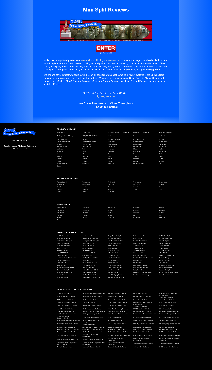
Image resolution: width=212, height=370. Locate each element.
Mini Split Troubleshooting (141, 275)
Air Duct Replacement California (143, 320)
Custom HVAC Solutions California (118, 332)
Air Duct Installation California (91, 320)
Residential (162, 146)
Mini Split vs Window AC (89, 272)
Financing (136, 210)
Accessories (60, 184)
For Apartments (61, 220)
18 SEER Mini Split (88, 250)
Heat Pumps (111, 142)
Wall (83, 149)
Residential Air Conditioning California (166, 296)
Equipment (60, 210)
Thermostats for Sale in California (143, 343)
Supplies (59, 187)
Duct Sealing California (115, 327)
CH (160, 163)
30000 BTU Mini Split (165, 243)
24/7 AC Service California (167, 300)
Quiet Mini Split (61, 265)
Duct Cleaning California (166, 305)
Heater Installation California (116, 311)
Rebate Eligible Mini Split (90, 270)
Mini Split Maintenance (140, 241)
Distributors (85, 208)
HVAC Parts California (114, 317)
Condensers (86, 184)
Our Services (63, 204)
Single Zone (162, 151)
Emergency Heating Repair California (93, 311)
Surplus (110, 215)
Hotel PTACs (86, 132)
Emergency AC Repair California (92, 296)
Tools (135, 189)
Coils (160, 189)
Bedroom (136, 159)
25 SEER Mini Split (164, 250)
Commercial (137, 146)
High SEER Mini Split (63, 253)
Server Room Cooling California (117, 329)
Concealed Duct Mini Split (166, 265)
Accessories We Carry (68, 178)
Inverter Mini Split (113, 262)
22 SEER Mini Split (139, 250)
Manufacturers (61, 208)
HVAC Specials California (166, 309)
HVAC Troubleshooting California (118, 309)
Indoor (110, 159)
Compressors (163, 182)
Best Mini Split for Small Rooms (142, 272)
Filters (160, 187)
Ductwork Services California (142, 327)
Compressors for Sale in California (169, 343)
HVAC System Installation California (118, 314)
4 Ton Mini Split (138, 248)
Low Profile (111, 146)
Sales (160, 215)
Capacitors (111, 184)
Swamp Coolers (138, 142)
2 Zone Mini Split (113, 253)
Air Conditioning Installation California (93, 293)
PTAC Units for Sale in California (67, 335)
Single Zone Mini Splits (115, 236)
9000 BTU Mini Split (63, 243)
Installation (111, 217)
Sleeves (59, 189)
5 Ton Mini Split (163, 248)
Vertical (161, 156)
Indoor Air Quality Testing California (169, 324)
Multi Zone (136, 151)
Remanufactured (62, 163)
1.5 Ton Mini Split (164, 245)
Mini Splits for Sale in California (142, 332)
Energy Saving (137, 144)
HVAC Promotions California (65, 311)
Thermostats (137, 182)
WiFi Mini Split (137, 262)
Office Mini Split (61, 262)
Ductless (59, 154)
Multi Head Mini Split (139, 255)
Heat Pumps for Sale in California (169, 332)
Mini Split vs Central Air (166, 238)
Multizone (162, 149)
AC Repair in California (64, 293)
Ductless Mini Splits (88, 236)
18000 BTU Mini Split (114, 243)
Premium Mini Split (164, 270)
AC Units (85, 139)
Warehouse (60, 212)
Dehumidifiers (163, 142)
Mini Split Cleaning (62, 277)
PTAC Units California (89, 302)
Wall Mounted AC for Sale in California (115, 339)
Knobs (84, 192)
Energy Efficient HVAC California (117, 302)
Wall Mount (60, 149)
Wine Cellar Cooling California (142, 329)
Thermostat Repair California (167, 320)
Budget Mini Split (138, 270)
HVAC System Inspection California (143, 324)
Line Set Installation (114, 258)
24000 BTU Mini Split (139, 243)
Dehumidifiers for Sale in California (169, 335)
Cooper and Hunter (139, 163)
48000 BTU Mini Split (88, 245)
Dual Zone (111, 151)
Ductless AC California (140, 293)
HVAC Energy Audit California (117, 324)
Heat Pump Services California (168, 293)
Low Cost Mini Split (113, 270)
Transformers (86, 182)
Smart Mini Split (163, 262)
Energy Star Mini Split (165, 267)
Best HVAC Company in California (67, 305)
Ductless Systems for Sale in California (90, 335)
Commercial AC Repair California (169, 314)
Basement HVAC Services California (68, 329)
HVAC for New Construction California (93, 332)
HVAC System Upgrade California (67, 314)
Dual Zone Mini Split (88, 253)
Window (59, 156)
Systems (59, 144)
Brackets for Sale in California (117, 347)
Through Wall (163, 144)
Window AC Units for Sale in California (141, 339)
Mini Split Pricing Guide (89, 275)
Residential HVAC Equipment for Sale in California (93, 343)
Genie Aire (111, 163)
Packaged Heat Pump (165, 132)
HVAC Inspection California (90, 300)
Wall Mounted (86, 146)
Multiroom (60, 151)
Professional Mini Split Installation (67, 258)
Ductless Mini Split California (142, 311)
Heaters (110, 136)
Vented (110, 161)
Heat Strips (111, 192)
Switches (110, 187)
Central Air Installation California (66, 302)
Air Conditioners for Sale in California (119, 335)
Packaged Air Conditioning (65, 136)
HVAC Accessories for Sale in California (116, 343)
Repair (59, 217)
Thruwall (136, 156)
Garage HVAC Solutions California (92, 329)
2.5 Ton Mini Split (87, 248)
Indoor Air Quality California (141, 300)
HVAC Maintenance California (66, 296)
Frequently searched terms (70, 232)
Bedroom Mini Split (164, 258)
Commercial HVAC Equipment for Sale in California (67, 343)
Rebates (85, 215)
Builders (110, 154)
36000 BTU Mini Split (63, 245)
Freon (59, 192)
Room (84, 151)
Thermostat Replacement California (67, 324)
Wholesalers (111, 208)
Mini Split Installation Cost (90, 258)
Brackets (85, 187)
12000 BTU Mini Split (88, 243)
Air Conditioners (163, 136)
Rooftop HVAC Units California (66, 332)
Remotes (110, 189)
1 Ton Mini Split (138, 245)
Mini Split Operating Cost (64, 272)
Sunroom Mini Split (164, 260)
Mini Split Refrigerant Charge (116, 277)
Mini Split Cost (137, 238)
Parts (134, 215)
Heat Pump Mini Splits (63, 142)
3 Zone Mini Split (138, 253)
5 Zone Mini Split (62, 255)
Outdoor (84, 159)
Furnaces (136, 136)
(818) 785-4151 (107, 96)
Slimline (110, 156)
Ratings (59, 215)
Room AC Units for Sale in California (93, 339)
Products (110, 212)
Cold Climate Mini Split (89, 265)
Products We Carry (66, 129)
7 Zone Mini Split (113, 255)
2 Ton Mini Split (61, 248)
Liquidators (136, 208)
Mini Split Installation (63, 236)
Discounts (111, 210)
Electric (84, 154)
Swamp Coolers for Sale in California (68, 339)
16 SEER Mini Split (62, 250)
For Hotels (162, 217)
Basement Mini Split (114, 260)
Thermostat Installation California (118, 300)
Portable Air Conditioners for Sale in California (169, 339)
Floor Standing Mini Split (140, 267)
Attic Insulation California (166, 327)
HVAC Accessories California (142, 317)
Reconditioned (112, 144)
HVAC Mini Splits (138, 139)
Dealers (161, 212)
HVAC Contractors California (167, 302)
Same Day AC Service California (117, 305)
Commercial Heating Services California (63, 317)
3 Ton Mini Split (112, 248)
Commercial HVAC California (142, 296)
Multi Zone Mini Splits (139, 236)
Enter (106, 48)
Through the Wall (62, 146)
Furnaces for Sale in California (142, 335)
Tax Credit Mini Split (63, 270)
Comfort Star (86, 163)
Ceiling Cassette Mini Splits (90, 241)
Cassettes (136, 187)
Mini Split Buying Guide (115, 275)
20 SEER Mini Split (113, 250)
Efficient (135, 149)
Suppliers (162, 210)
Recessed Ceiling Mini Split (65, 267)
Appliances (136, 184)
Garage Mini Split (87, 260)
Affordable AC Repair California (91, 305)
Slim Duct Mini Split (88, 267)
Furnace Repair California (115, 296)
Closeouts (85, 210)
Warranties (162, 208)
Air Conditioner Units (114, 139)
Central (161, 159)
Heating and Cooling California (142, 302)
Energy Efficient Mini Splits (90, 238)
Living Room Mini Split (64, 260)
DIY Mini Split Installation (166, 255)
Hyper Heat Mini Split (114, 265)
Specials (85, 212)
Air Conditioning (62, 139)
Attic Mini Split (137, 260)
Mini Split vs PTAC (113, 272)
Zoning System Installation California (93, 327)
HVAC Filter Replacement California (169, 317)
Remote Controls (62, 182)
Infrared (135, 154)
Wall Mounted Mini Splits (64, 241)
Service (84, 217)
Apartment (111, 149)
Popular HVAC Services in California (74, 290)
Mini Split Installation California (117, 293)
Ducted (135, 161)
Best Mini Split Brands (114, 238)
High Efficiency (86, 144)
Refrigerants (111, 182)
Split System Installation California (169, 311)
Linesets (85, 189)
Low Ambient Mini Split (140, 265)
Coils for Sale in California (141, 347)
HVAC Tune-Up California (65, 309)
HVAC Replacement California (91, 309)
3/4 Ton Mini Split (113, 245)
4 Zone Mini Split (164, 253)
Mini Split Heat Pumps (89, 142)
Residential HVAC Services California (144, 314)
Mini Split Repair (164, 241)
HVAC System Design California (92, 314)
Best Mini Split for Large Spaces (168, 272)
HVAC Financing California (141, 309)
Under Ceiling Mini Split (115, 267)
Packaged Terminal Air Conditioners (118, 132)
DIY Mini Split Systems (165, 236)
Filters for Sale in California (65, 347)
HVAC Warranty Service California (92, 317)
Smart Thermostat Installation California (88, 323)
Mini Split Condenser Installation (143, 258)
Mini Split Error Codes (165, 275)
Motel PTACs (61, 132)
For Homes (136, 217)
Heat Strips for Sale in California (168, 347)
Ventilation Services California (66, 327)
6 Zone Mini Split (87, 255)
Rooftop (84, 161)
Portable (59, 159)
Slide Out (85, 156)
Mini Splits (162, 139)
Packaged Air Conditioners (141, 132)
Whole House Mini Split (89, 262)
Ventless (161, 154)
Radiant (59, 161)
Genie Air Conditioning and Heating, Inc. (101, 60)
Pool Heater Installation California (169, 329)
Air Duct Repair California (115, 320)
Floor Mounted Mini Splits (115, 241)
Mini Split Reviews (62, 275)
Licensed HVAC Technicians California (140, 305)
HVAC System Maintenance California (68, 320)
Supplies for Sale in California (91, 347)
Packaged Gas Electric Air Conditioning (90, 136)
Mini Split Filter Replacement (91, 277)
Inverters (161, 184)
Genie (59, 166)
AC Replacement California (65, 300)
